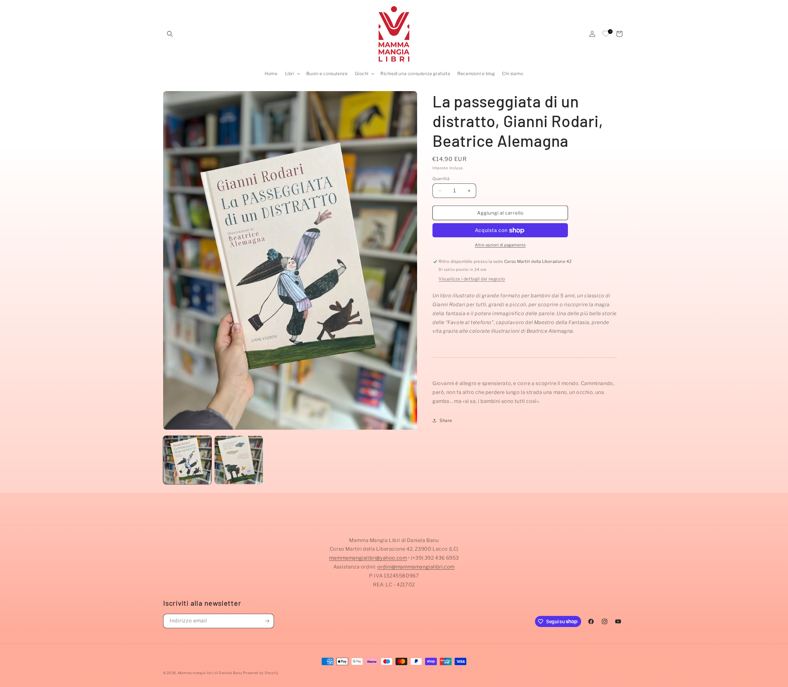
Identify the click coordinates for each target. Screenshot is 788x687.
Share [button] (446, 420)
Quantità (440, 178)
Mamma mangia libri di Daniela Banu (210, 673)
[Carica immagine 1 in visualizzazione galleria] (187, 460)
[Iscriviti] (267, 621)
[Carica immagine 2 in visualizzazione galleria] (239, 460)
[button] (170, 34)
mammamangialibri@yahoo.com (368, 558)
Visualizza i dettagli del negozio (472, 278)
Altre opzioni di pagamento (500, 245)
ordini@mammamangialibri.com (416, 567)
